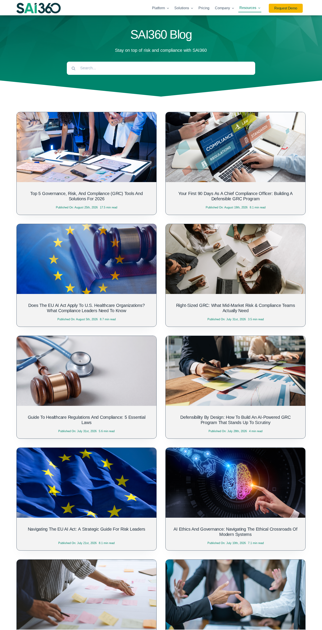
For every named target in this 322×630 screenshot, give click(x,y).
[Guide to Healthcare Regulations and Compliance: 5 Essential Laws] (86, 339)
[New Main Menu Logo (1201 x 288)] (38, 5)
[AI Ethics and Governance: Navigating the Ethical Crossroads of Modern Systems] (235, 451)
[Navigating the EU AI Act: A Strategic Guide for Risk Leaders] (86, 451)
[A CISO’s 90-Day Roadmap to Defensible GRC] (86, 563)
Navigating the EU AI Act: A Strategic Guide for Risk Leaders (86, 529)
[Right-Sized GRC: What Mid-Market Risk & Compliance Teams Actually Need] (235, 227)
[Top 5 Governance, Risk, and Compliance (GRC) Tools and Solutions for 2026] (86, 115)
